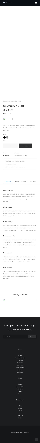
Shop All (20, 355)
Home (4, 101)
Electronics (9, 101)
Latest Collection (20, 367)
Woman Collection (20, 358)
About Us (20, 384)
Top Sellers (20, 372)
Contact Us (20, 415)
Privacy (20, 418)
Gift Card (20, 370)
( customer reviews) (14, 114)
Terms (20, 413)
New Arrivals (20, 365)
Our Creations (20, 386)
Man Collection (20, 360)
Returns (20, 410)
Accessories (20, 362)
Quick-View (34, 301)
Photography (23, 155)
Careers (20, 394)
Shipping (20, 408)
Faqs (20, 406)
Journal (20, 391)
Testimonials (20, 389)
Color (4, 134)
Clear (4, 140)
